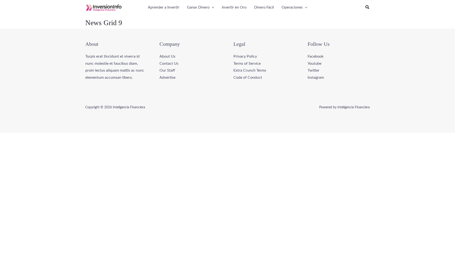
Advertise (167, 77)
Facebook (315, 56)
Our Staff (167, 70)
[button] (211, 7)
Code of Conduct (247, 77)
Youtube (314, 63)
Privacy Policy (245, 56)
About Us (167, 56)
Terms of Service (247, 63)
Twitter (313, 70)
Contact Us (168, 63)
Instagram (316, 77)
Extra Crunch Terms (249, 70)
